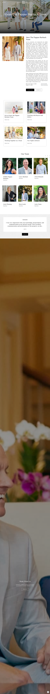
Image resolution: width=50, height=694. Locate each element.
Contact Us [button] (38, 89)
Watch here (7, 119)
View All (25, 234)
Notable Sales (30, 89)
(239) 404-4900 (45, 2)
